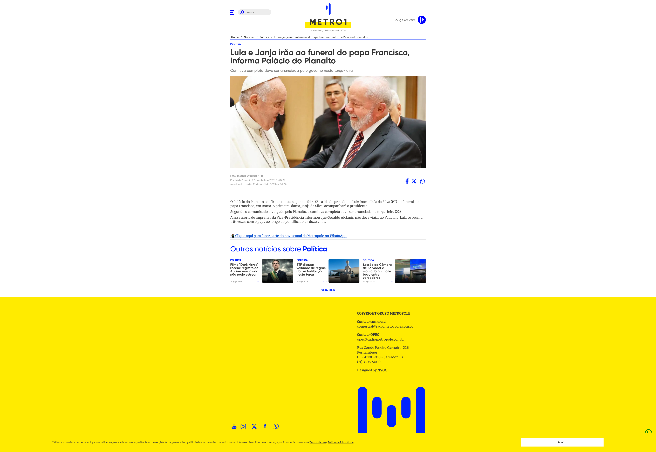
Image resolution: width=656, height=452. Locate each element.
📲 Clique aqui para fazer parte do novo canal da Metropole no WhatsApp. (288, 236)
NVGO (382, 370)
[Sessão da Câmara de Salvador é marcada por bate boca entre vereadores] (410, 271)
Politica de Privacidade (340, 442)
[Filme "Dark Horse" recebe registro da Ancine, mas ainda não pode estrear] (277, 271)
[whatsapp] (422, 181)
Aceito (562, 442)
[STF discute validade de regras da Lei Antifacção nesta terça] (344, 271)
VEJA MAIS (328, 290)
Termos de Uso (318, 442)
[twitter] (414, 181)
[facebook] (407, 181)
